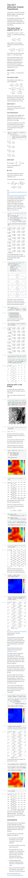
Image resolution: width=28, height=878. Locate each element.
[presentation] (16, 39)
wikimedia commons (12, 651)
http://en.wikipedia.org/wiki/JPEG (15, 875)
